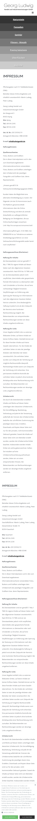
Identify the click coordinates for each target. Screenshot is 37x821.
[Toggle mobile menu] (33, 13)
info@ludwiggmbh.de (17, 141)
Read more (20, 810)
